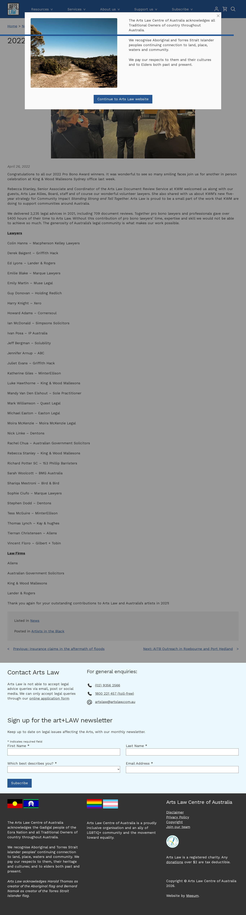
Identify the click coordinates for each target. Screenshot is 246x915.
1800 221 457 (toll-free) (114, 694)
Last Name (136, 746)
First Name (18, 746)
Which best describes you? (32, 763)
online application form (49, 698)
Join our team (178, 827)
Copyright (174, 822)
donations (174, 862)
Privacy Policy (177, 817)
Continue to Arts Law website (123, 99)
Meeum (192, 896)
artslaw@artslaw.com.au (115, 702)
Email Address (139, 763)
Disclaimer (175, 812)
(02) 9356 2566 (107, 685)
